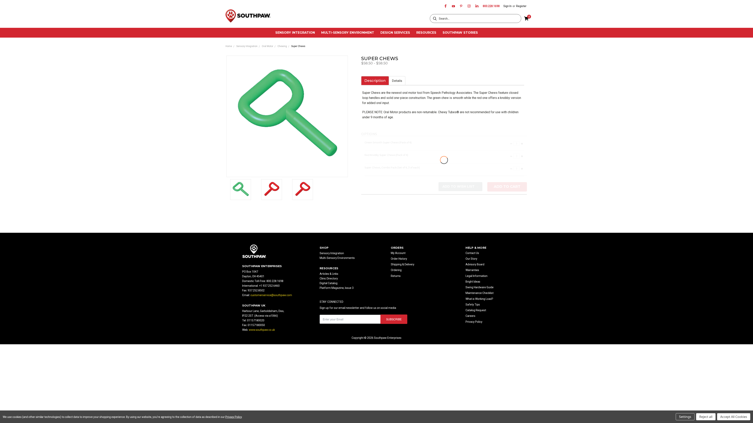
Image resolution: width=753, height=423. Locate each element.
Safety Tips (473, 304)
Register (521, 6)
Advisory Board (475, 264)
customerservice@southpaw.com (271, 295)
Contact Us (472, 253)
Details (397, 81)
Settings (685, 417)
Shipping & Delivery (402, 264)
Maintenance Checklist (480, 293)
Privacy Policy (474, 321)
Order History (399, 258)
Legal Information (476, 275)
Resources (426, 32)
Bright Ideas (473, 281)
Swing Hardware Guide (480, 287)
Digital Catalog (328, 283)
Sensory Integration (295, 32)
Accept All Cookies (733, 417)
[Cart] (526, 19)
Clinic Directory (329, 278)
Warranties (472, 270)
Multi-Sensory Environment (347, 32)
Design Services (395, 32)
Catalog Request (476, 310)
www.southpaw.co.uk (262, 329)
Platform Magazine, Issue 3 (337, 287)
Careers (470, 315)
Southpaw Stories (460, 32)
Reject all (705, 417)
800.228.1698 (491, 6)
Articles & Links (329, 273)
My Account (398, 253)
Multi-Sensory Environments (337, 257)
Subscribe (394, 319)
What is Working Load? (479, 298)
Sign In (507, 6)
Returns (396, 275)
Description (375, 81)
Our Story (471, 258)
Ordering (396, 270)
